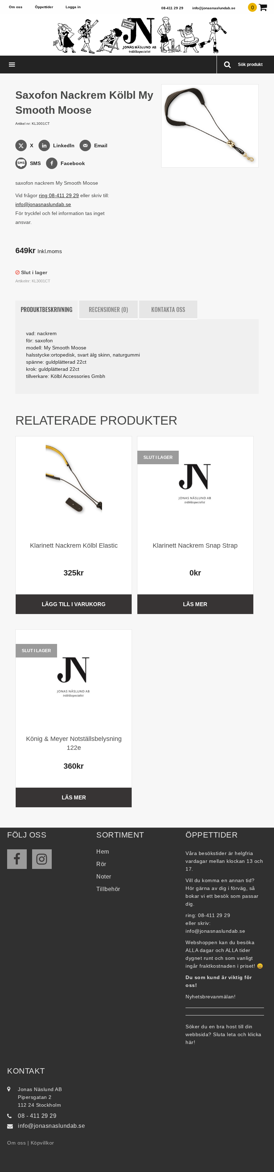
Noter (103, 877)
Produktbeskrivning (46, 309)
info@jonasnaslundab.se (213, 8)
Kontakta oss (168, 309)
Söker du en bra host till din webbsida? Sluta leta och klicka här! (224, 1034)
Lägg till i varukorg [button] (74, 604)
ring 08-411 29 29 (59, 195)
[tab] (46, 310)
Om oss (15, 7)
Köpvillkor (42, 1143)
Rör (101, 864)
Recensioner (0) (108, 309)
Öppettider (44, 7)
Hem (102, 852)
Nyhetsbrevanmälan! (210, 996)
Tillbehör (108, 889)
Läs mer (195, 604)
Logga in (73, 7)
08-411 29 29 (172, 8)
